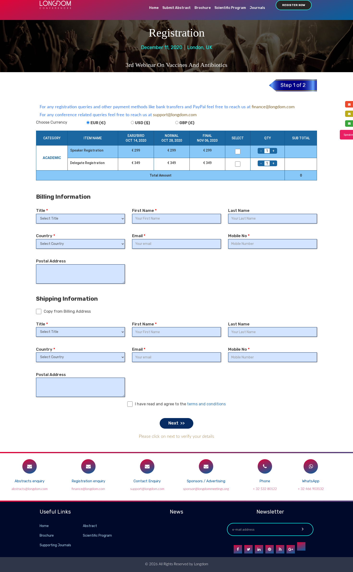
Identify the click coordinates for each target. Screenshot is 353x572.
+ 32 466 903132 (311, 489)
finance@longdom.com (273, 107)
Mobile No (239, 235)
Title (42, 210)
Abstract (90, 526)
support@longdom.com (175, 115)
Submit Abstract (176, 8)
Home (153, 8)
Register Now (293, 5)
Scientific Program (230, 8)
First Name (144, 210)
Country (45, 235)
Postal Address (51, 261)
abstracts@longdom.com (30, 489)
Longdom (200, 564)
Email (139, 235)
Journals (257, 8)
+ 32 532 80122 (265, 489)
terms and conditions (206, 404)
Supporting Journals (55, 545)
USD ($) (142, 123)
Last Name (239, 210)
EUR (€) (98, 123)
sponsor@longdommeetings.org (206, 489)
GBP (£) (186, 123)
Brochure (203, 8)
